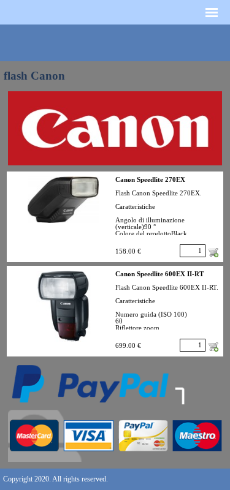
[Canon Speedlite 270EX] (63, 199)
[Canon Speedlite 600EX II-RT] (63, 306)
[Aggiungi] (213, 252)
